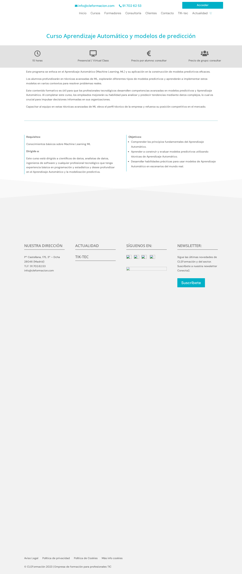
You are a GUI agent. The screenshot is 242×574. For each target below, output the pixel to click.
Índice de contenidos (112, 116)
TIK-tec (183, 13)
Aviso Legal (31, 558)
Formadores (112, 13)
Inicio (82, 13)
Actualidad (200, 13)
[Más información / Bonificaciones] (48, 116)
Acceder (203, 5)
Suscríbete (191, 282)
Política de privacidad (56, 558)
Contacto (167, 13)
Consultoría (133, 13)
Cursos (95, 13)
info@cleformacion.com (96, 6)
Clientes (151, 13)
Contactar (121, 229)
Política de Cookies (86, 558)
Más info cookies (112, 558)
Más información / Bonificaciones (167, 116)
